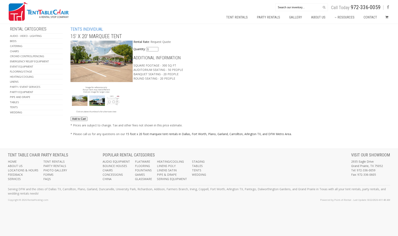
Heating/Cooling (22, 77)
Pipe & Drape (167, 175)
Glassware (143, 179)
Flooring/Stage (21, 71)
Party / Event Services (25, 87)
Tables (14, 102)
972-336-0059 (366, 7)
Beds (13, 41)
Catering (16, 46)
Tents (14, 107)
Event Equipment (21, 66)
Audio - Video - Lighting (26, 36)
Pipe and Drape (20, 97)
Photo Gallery (55, 170)
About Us (318, 17)
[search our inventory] (324, 7)
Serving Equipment (172, 179)
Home (12, 161)
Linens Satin (167, 170)
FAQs (47, 179)
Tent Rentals (237, 17)
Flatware (142, 161)
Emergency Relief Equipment (29, 61)
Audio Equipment (116, 161)
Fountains (143, 170)
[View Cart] (385, 18)
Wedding (16, 112)
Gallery (295, 17)
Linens (14, 82)
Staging (198, 161)
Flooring (142, 166)
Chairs (14, 51)
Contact (370, 17)
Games (140, 175)
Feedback (15, 175)
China (107, 179)
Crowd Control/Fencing (27, 56)
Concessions (113, 175)
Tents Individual (86, 29)
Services (14, 179)
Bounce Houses (115, 166)
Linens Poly (166, 166)
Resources (345, 17)
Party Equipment (21, 92)
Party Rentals (268, 17)
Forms (48, 175)
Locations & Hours (23, 170)
